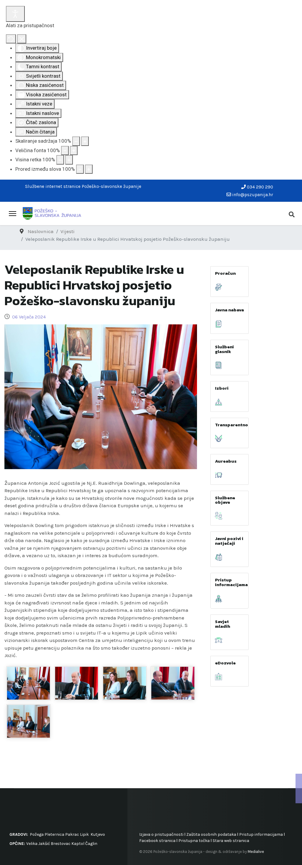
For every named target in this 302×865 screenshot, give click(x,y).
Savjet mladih (222, 624)
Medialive (256, 851)
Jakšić (44, 843)
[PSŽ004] (28, 721)
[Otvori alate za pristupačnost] (15, 14)
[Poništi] (11, 39)
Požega (37, 834)
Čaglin (91, 843)
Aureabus (226, 461)
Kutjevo (97, 834)
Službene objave (225, 499)
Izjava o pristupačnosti (161, 834)
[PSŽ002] (76, 683)
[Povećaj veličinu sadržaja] (85, 141)
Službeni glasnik (224, 349)
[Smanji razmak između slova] (80, 169)
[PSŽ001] (28, 683)
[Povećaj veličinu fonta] (74, 150)
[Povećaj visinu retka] (69, 160)
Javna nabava (229, 309)
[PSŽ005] (172, 683)
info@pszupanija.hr (252, 194)
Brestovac (60, 843)
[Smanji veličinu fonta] (65, 150)
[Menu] (12, 213)
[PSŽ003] (124, 683)
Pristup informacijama (231, 582)
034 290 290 (260, 187)
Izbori (222, 388)
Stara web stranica (231, 840)
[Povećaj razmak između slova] (89, 169)
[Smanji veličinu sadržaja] (76, 141)
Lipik (84, 834)
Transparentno (231, 424)
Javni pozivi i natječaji (229, 541)
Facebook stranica (157, 840)
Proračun (225, 273)
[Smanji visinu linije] (60, 160)
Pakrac (72, 834)
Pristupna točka (194, 840)
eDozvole (225, 662)
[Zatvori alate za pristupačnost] (21, 39)
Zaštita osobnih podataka (211, 834)
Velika (31, 843)
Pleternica (54, 834)
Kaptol (77, 843)
